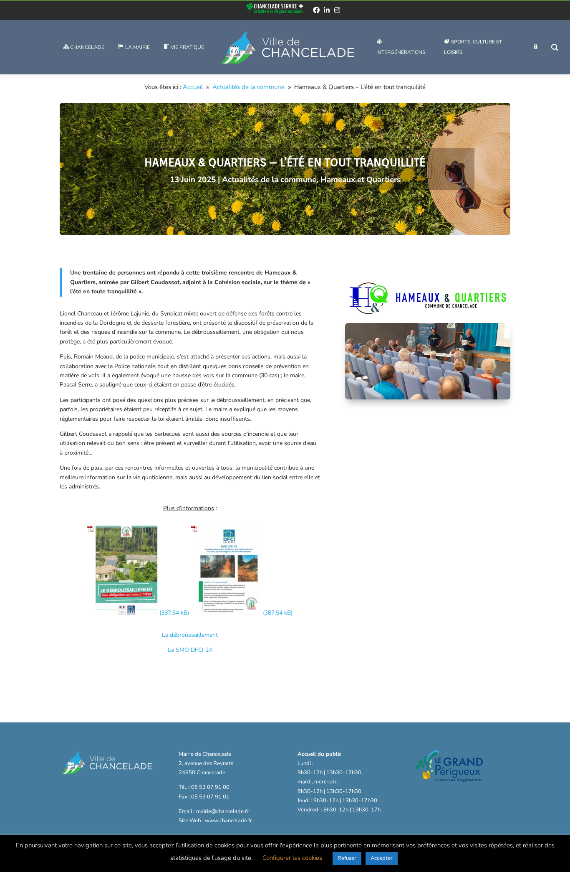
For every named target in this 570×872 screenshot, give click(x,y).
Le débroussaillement (190, 635)
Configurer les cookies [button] (292, 858)
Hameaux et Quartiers (360, 179)
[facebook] (316, 10)
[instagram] (337, 10)
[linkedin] (326, 10)
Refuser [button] (347, 858)
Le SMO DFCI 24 (190, 650)
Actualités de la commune (269, 179)
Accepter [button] (382, 858)
